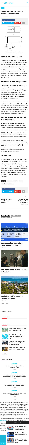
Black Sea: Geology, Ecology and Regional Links (21, 428)
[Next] (6, 354)
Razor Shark (3, 420)
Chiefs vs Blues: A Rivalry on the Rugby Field (21, 440)
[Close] (7, 422)
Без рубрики (14, 363)
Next (6, 303)
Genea (21, 181)
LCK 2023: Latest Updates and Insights (6, 200)
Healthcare (4, 183)
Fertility (15, 181)
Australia (10, 181)
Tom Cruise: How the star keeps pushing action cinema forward (17, 343)
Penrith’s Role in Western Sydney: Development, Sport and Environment (17, 336)
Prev (3, 303)
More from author (15, 215)
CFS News (8, 3)
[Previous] (3, 354)
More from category (6, 217)
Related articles (6, 215)
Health (2, 8)
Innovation (11, 183)
